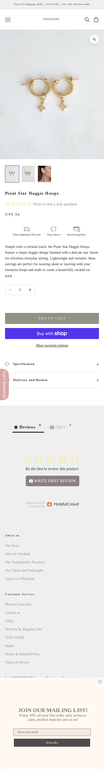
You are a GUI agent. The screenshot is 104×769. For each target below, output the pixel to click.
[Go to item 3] (44, 174)
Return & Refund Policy (22, 654)
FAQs (9, 621)
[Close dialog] (99, 681)
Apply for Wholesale (20, 579)
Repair (9, 646)
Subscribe (52, 742)
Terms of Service (17, 662)
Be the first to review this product (52, 469)
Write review (43, 204)
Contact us (12, 613)
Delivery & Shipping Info (23, 629)
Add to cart (52, 318)
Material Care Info (18, 604)
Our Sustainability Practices (25, 562)
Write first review (54, 481)
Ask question (66, 204)
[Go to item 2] (28, 174)
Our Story (12, 545)
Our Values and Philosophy (24, 570)
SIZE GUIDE (15, 637)
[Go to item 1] (12, 174)
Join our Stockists (17, 554)
